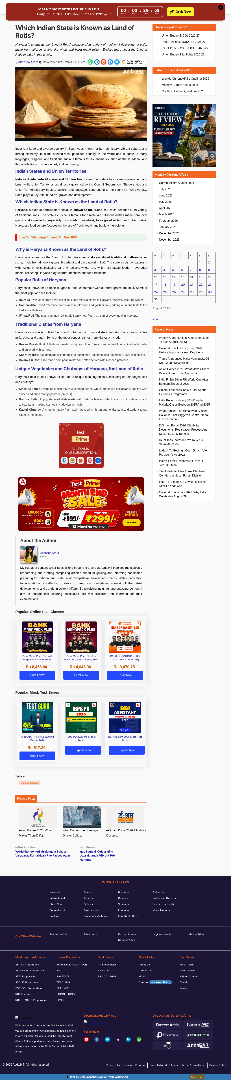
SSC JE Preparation (27, 982)
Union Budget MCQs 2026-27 (181, 35)
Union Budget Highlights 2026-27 (183, 54)
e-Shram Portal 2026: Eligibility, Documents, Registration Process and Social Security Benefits (183, 429)
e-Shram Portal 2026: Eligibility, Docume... (126, 833)
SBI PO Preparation (27, 964)
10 (155, 277)
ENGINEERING (65, 994)
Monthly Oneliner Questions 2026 (183, 91)
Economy (123, 910)
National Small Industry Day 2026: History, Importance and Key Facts (181, 350)
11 (164, 277)
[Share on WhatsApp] (90, 62)
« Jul (155, 319)
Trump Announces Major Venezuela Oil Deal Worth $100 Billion (184, 360)
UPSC (60, 1000)
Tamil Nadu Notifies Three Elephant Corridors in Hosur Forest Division (182, 473)
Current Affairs (127, 934)
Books (183, 988)
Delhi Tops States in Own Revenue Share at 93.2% (181, 442)
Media (142, 976)
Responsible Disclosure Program (126, 1065)
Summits (123, 904)
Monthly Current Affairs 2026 (180, 84)
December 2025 (169, 233)
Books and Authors (95, 915)
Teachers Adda (58, 934)
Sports (88, 892)
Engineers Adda (162, 934)
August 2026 (176, 182)
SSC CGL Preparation (28, 988)
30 (210, 292)
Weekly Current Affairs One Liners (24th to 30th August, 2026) (184, 339)
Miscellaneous (161, 910)
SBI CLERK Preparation (29, 970)
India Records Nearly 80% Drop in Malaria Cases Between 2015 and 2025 (184, 402)
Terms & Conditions (194, 1065)
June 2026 (166, 195)
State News (56, 904)
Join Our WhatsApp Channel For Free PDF (48, 237)
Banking (54, 915)
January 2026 (167, 227)
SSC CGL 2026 (107, 976)
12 (173, 277)
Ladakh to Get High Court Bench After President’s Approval (183, 452)
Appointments (58, 910)
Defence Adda (126, 939)
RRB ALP (103, 970)
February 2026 (168, 220)
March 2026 (166, 214)
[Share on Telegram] (97, 62)
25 (165, 292)
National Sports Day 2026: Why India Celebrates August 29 (182, 494)
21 (191, 284)
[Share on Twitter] (117, 62)
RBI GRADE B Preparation (31, 1000)
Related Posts (26, 798)
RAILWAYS (62, 976)
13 (182, 277)
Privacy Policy (217, 1065)
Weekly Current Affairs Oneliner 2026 (185, 78)
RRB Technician (107, 964)
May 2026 (165, 201)
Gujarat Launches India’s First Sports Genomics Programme (182, 392)
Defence (123, 898)
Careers (155, 982)
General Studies (30, 783)
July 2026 (165, 189)
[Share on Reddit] (103, 62)
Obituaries (158, 892)
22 (201, 284)
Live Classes (187, 970)
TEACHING (63, 982)
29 (201, 292)
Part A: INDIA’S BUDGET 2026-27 (184, 41)
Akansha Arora (28, 62)
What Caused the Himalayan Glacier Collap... (81, 833)
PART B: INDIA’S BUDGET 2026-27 (185, 48)
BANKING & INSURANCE (71, 964)
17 (155, 284)
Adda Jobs (90, 934)
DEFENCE (62, 988)
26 (174, 292)
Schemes (89, 904)
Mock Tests (186, 964)
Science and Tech (163, 904)
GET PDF (197, 1076)
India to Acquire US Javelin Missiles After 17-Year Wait (182, 484)
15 (200, 277)
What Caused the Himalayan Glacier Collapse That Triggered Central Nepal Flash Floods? (184, 415)
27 (183, 292)
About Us (144, 964)
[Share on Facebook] (110, 62)
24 (156, 292)
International (57, 898)
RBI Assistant (23, 994)
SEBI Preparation (25, 976)
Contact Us (145, 970)
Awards (88, 898)
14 (191, 277)
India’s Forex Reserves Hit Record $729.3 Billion (181, 463)
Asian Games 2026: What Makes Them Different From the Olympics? (184, 371)
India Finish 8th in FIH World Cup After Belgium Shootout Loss (183, 381)
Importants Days (128, 915)
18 (164, 284)
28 (192, 292)
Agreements (91, 910)
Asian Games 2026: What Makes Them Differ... (35, 833)
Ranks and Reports (164, 898)
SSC (59, 970)
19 (173, 284)
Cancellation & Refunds (163, 1065)
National (55, 892)
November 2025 (169, 239)
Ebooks (184, 982)
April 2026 (165, 208)
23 (210, 284)
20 (183, 284)
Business (123, 892)
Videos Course (189, 976)
